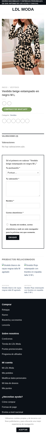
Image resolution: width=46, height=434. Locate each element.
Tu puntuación (13, 168)
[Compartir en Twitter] (13, 121)
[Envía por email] (18, 121)
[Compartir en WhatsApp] (4, 121)
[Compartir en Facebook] (9, 121)
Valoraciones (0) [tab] (10, 136)
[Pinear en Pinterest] (23, 121)
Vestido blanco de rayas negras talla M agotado (11, 289)
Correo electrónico (14, 213)
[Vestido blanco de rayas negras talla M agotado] (12, 273)
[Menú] (3, 9)
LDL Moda (23, 9)
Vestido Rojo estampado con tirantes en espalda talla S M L (34, 290)
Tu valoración (12, 179)
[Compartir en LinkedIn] (27, 121)
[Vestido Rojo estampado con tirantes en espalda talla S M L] (34, 273)
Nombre (10, 201)
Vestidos (14, 87)
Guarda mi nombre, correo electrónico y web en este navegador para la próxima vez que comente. (22, 228)
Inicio (4, 87)
